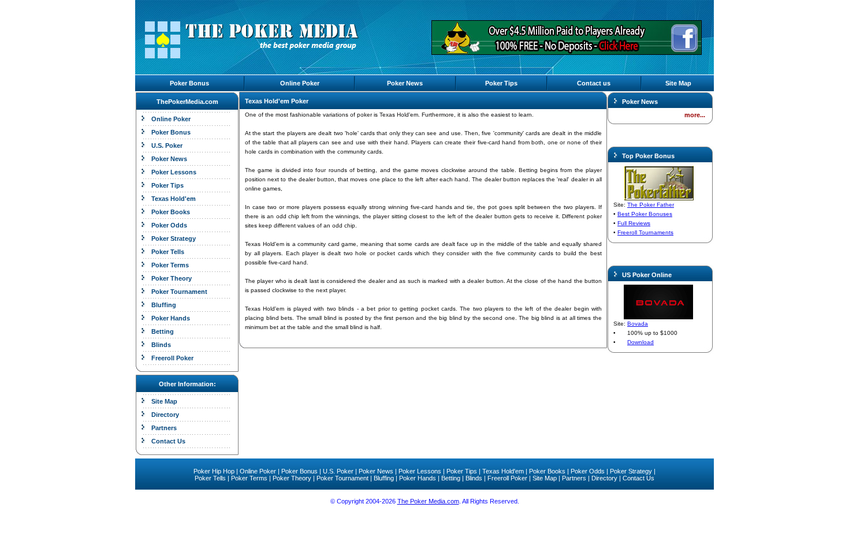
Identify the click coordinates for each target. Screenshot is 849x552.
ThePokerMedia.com (187, 101)
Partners (164, 427)
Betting (162, 331)
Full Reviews (633, 223)
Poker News (405, 83)
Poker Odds (169, 225)
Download (640, 342)
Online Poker (299, 83)
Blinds (161, 344)
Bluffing (163, 304)
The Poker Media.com (428, 501)
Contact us (593, 83)
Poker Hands (170, 318)
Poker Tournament (179, 291)
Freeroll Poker (172, 358)
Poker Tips (501, 83)
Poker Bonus (189, 83)
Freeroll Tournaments (645, 232)
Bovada (637, 323)
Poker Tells (167, 251)
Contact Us (168, 441)
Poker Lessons (173, 172)
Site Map (678, 83)
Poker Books (170, 211)
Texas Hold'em (173, 198)
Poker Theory (171, 278)
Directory (165, 414)
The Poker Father (650, 205)
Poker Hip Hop (213, 471)
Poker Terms (170, 265)
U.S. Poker (167, 145)
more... (694, 114)
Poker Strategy (173, 238)
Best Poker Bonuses (644, 214)
